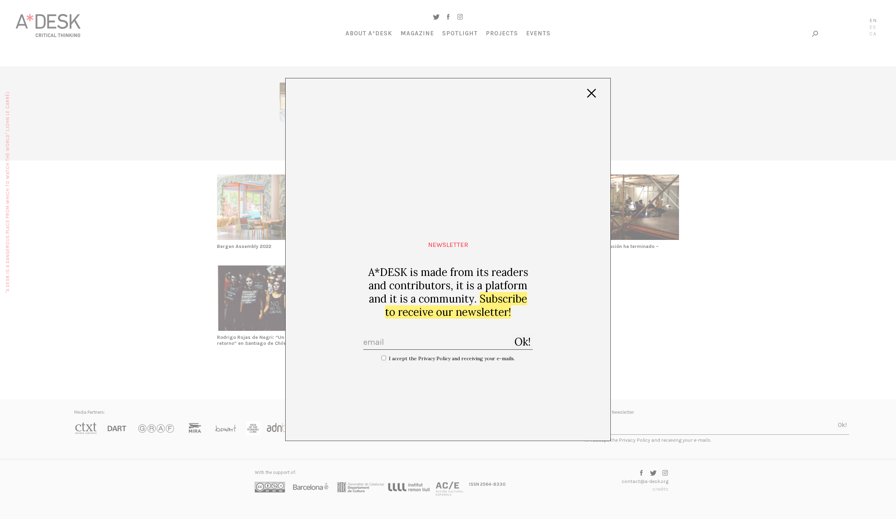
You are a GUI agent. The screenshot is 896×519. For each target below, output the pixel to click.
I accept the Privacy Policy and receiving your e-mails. (452, 358)
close (591, 93)
